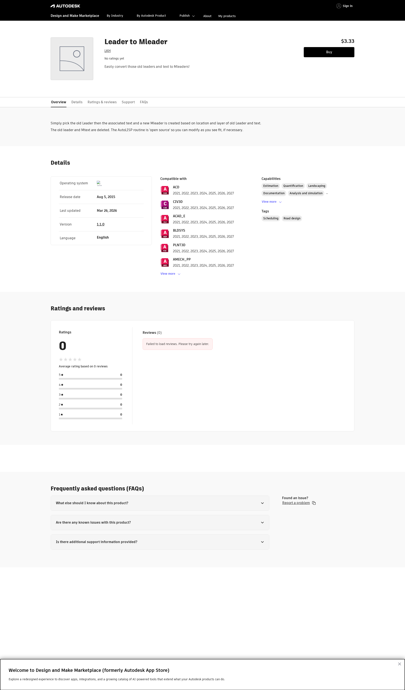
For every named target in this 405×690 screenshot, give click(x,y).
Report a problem (296, 503)
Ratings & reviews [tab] (102, 102)
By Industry (115, 16)
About (207, 16)
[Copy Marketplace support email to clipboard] (314, 503)
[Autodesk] (65, 6)
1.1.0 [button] (100, 224)
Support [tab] (128, 102)
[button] (160, 503)
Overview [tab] (58, 102)
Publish (185, 16)
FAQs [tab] (144, 102)
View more (168, 274)
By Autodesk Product (151, 16)
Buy (329, 52)
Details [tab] (76, 102)
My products (227, 16)
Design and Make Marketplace (75, 15)
